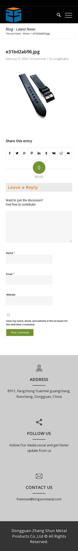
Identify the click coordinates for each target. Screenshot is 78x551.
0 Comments (38, 59)
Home (26, 33)
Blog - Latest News (20, 29)
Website (10, 294)
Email (10, 274)
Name (10, 253)
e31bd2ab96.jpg (23, 52)
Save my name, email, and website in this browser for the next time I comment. (37, 322)
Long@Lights (61, 59)
